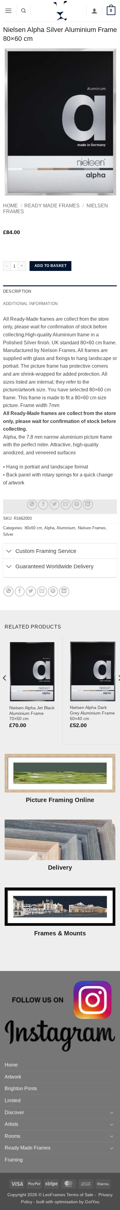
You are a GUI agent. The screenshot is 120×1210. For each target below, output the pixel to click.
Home (10, 205)
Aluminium (66, 528)
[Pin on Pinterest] (77, 504)
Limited (13, 1100)
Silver (8, 534)
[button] (8, 10)
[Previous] (5, 690)
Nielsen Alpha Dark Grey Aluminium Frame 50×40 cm (92, 713)
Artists (11, 1124)
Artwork (13, 1076)
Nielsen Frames (92, 528)
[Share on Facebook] (43, 504)
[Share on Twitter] (54, 504)
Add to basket (50, 266)
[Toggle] (9, 551)
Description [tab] (17, 291)
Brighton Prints (21, 1088)
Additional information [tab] (30, 303)
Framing (14, 1159)
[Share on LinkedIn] (88, 504)
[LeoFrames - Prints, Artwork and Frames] (60, 11)
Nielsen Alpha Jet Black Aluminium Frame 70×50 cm (31, 713)
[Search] (23, 11)
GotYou (92, 1201)
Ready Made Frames (52, 205)
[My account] (94, 11)
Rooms (12, 1136)
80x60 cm (33, 528)
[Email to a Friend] (66, 504)
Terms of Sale (79, 1194)
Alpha (49, 528)
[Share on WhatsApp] (32, 504)
